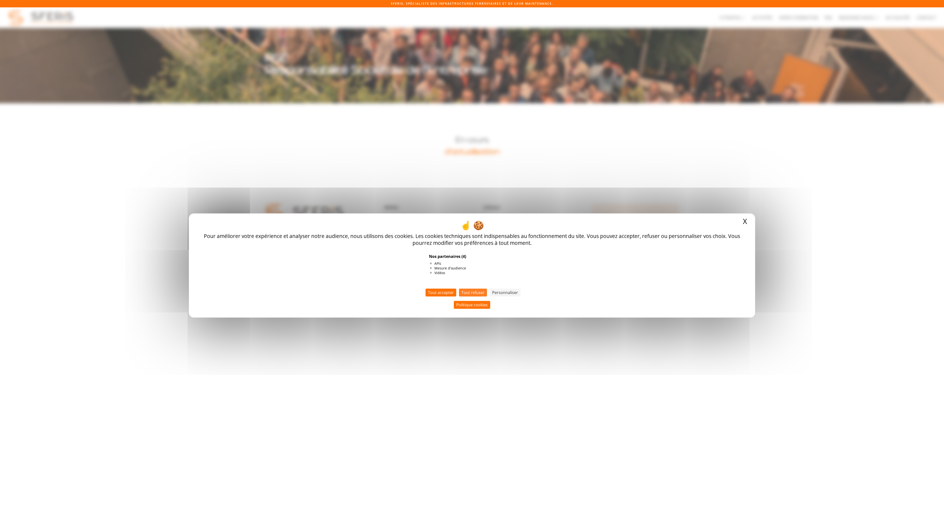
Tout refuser (473, 292)
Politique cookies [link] (472, 305)
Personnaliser (505, 292)
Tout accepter (441, 292)
